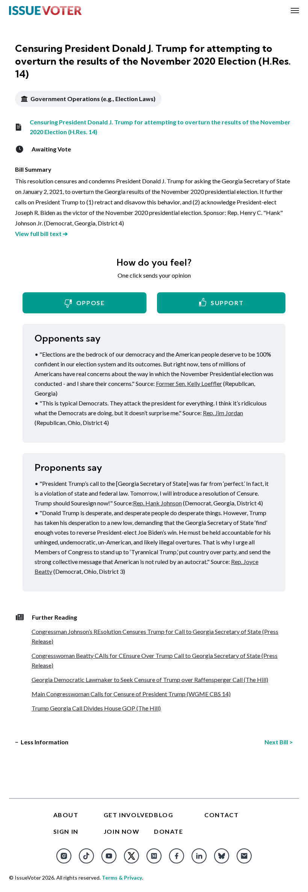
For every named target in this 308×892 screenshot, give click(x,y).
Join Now (122, 831)
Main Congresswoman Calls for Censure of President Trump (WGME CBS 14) (131, 693)
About (66, 814)
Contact (221, 814)
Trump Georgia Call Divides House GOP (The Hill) (96, 708)
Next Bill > (278, 741)
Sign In (66, 831)
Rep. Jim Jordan (223, 412)
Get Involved (129, 814)
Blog (163, 814)
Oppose (90, 302)
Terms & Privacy (122, 877)
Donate (168, 831)
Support (227, 302)
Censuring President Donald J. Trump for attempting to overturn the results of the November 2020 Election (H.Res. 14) (160, 126)
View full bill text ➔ (41, 233)
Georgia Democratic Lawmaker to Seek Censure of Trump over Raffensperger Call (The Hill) (150, 679)
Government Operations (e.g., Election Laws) (92, 98)
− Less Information (41, 741)
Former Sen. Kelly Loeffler (189, 383)
